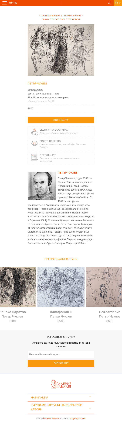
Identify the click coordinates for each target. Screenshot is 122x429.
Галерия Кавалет (51, 418)
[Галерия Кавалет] (61, 3)
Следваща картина (72, 15)
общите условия (77, 418)
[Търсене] (109, 3)
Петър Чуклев (37, 83)
